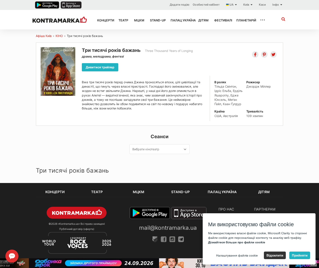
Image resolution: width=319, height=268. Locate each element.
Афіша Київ (44, 36)
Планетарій (244, 20)
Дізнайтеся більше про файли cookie (236, 242)
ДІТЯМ (202, 20)
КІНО (59, 36)
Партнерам (264, 209)
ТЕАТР (122, 20)
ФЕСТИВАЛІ (221, 20)
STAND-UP (156, 20)
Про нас (226, 209)
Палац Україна (181, 20)
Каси (262, 4)
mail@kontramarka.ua (168, 227)
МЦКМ (138, 20)
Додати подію (179, 4)
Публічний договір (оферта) (76, 229)
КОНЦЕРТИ (104, 20)
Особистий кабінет (206, 4)
